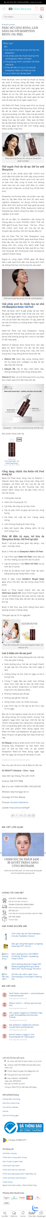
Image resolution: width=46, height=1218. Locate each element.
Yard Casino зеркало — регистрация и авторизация (26, 994)
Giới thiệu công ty (10, 1153)
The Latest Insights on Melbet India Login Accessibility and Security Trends (25, 1015)
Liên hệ (5, 1111)
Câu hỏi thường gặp (11, 1115)
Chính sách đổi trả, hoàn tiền (14, 1170)
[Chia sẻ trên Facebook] (17, 816)
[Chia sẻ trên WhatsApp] (13, 816)
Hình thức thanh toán (11, 1103)
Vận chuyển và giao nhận (13, 1161)
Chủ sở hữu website (10, 1107)
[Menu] (4, 9)
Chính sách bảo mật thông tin (14, 1178)
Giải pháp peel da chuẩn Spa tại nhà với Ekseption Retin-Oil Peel (22, 57)
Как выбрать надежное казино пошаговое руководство (24, 1026)
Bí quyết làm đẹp (8, 25)
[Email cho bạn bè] (25, 816)
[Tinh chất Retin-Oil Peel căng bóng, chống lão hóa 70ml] (12, 447)
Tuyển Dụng (7, 1182)
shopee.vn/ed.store (19, 802)
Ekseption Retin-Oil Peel (19, 307)
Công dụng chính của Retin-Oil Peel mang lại (22, 63)
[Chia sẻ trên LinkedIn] (33, 816)
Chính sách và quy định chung (15, 1157)
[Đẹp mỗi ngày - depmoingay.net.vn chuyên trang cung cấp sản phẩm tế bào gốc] (20, 8)
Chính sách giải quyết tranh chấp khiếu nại (19, 1174)
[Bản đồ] (42, 9)
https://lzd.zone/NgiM (19, 808)
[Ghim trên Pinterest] (29, 816)
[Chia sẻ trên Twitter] (21, 816)
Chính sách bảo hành (11, 1166)
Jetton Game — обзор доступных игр (25, 1004)
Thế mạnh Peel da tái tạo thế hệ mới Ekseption (22, 51)
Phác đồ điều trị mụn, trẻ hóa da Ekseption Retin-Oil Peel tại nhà (20, 69)
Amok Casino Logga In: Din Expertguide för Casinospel (21, 1036)
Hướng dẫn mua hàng (11, 1099)
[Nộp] (41, 16)
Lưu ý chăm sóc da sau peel (18, 73)
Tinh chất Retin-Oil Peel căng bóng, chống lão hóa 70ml (12, 463)
